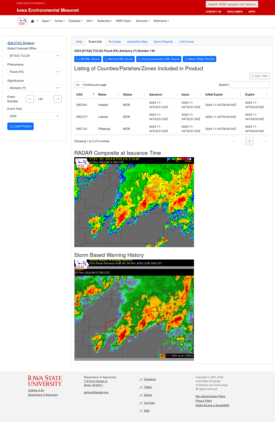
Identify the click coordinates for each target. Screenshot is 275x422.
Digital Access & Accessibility (213, 405)
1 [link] (249, 141)
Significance (15, 80)
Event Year (14, 108)
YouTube (149, 403)
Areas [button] (59, 21)
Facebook (149, 379)
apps (251, 11)
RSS (146, 410)
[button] (34, 21)
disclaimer (234, 11)
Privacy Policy (204, 401)
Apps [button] (45, 21)
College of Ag (36, 390)
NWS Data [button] (123, 21)
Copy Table (261, 76)
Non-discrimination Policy (210, 396)
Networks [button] (103, 21)
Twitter (147, 387)
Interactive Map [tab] (137, 41)
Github (147, 395)
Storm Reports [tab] (163, 41)
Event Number (12, 98)
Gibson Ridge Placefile (201, 59)
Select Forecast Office (21, 48)
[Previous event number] (30, 99)
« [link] (233, 141)
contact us (213, 11)
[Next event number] (58, 99)
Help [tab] (79, 41)
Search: (224, 84)
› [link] (257, 141)
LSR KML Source (89, 59)
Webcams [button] (160, 21)
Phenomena (15, 64)
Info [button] (88, 21)
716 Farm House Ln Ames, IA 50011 (96, 383)
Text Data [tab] (114, 41)
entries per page (95, 84)
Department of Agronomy (43, 395)
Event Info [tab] (95, 41)
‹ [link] (241, 141)
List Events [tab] (186, 41)
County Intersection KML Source (160, 59)
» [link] (265, 141)
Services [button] (142, 21)
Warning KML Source (120, 59)
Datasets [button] (74, 21)
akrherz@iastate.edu (96, 392)
